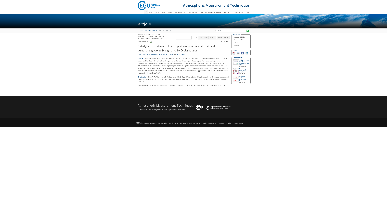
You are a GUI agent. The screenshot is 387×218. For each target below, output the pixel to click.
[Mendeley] (234, 53)
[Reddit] (238, 53)
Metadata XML (238, 40)
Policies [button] (181, 12)
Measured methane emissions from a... (242, 78)
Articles (140, 30)
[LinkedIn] (247, 53)
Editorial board (206, 12)
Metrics (212, 37)
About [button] (226, 12)
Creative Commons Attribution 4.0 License (201, 123)
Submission (172, 12)
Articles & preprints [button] (157, 12)
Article (195, 37)
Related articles (223, 37)
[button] (215, 30)
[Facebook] (242, 53)
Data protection (239, 123)
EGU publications (239, 12)
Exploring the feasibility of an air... (243, 70)
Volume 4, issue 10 (151, 30)
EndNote (236, 46)
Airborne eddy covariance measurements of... (244, 62)
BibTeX (236, 43)
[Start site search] (248, 31)
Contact (221, 123)
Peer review (204, 37)
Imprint (228, 123)
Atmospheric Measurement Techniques (216, 5)
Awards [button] (217, 12)
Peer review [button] (192, 12)
